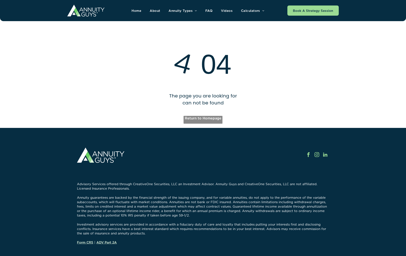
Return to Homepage (203, 118)
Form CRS (85, 242)
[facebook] (308, 155)
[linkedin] (325, 155)
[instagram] (317, 155)
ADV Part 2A (106, 242)
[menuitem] (136, 10)
